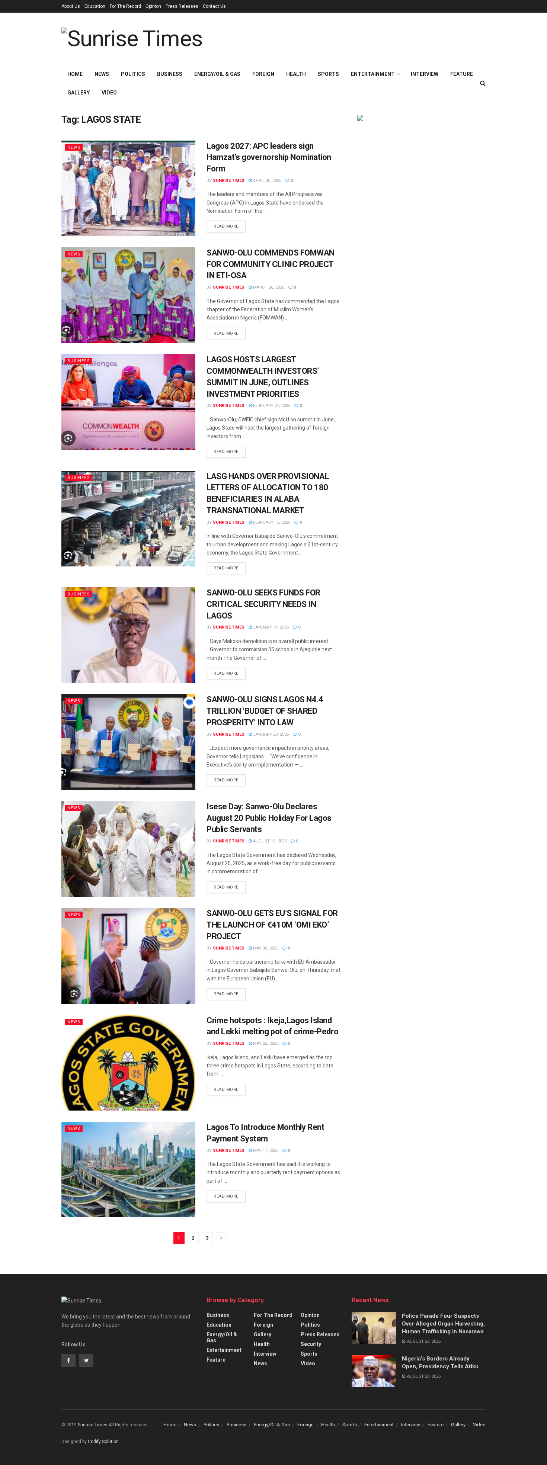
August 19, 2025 (269, 841)
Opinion (153, 6)
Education (94, 6)
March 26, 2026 (268, 287)
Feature (461, 74)
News (102, 74)
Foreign (263, 74)
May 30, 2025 (265, 948)
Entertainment (373, 74)
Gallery (78, 93)
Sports (328, 74)
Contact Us (214, 6)
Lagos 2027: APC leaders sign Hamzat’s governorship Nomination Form (269, 157)
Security (311, 1344)
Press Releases (182, 6)
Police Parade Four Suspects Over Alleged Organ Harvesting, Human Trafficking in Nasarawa (443, 1324)
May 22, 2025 (265, 1043)
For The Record (125, 6)
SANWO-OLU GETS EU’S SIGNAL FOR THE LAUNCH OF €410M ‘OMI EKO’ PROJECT (272, 925)
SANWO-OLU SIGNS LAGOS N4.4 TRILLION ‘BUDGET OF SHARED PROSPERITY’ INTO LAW (265, 711)
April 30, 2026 (266, 180)
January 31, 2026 (270, 627)
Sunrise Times (228, 180)
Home (75, 74)
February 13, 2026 (271, 522)
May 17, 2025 (265, 1150)
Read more (226, 226)
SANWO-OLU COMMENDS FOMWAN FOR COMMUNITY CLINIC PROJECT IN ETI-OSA (271, 264)
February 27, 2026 (271, 405)
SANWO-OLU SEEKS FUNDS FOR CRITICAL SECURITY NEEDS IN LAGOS (263, 604)
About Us (70, 6)
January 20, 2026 (270, 734)
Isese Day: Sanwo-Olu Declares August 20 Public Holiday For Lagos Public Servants (269, 818)
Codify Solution (103, 1441)
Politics (133, 74)
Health (296, 74)
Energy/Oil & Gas (217, 74)
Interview (424, 74)
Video (109, 93)
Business (169, 74)
